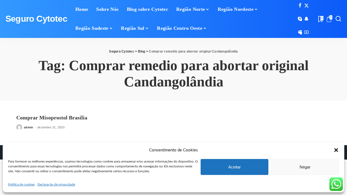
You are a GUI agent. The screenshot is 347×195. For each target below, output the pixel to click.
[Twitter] (306, 5)
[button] (336, 150)
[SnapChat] (306, 19)
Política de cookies (21, 184)
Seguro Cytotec (36, 19)
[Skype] (300, 19)
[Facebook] (300, 5)
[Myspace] (300, 32)
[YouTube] (306, 32)
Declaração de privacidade (56, 184)
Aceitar (234, 167)
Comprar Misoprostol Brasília (51, 118)
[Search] (338, 19)
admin (28, 127)
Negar (305, 167)
